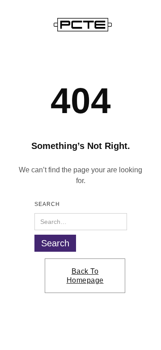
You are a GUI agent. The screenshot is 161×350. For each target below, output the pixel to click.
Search (47, 204)
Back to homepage (85, 275)
